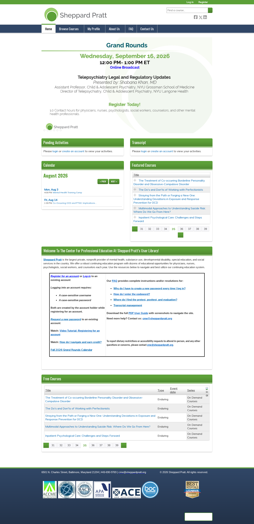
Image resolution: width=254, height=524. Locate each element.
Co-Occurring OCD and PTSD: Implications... (75, 203)
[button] (47, 131)
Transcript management (128, 305)
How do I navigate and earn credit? (81, 342)
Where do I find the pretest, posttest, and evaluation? (145, 299)
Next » (114, 181)
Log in (190, 2)
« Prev (103, 181)
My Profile (94, 28)
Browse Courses (69, 28)
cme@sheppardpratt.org (157, 318)
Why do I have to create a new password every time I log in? (150, 288)
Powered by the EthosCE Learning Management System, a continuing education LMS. (199, 517)
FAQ (131, 28)
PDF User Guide (138, 313)
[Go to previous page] (135, 229)
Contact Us (147, 28)
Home (48, 28)
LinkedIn (205, 17)
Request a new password (66, 319)
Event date (173, 390)
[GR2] (126, 132)
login (55, 151)
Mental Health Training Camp (67, 192)
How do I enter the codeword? (132, 294)
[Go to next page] (180, 235)
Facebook (195, 17)
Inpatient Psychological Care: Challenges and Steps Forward (82, 435)
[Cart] (211, 3)
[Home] (74, 14)
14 (51, 200)
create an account (73, 151)
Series (191, 390)
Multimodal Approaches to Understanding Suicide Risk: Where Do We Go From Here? (169, 210)
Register (203, 2)
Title (136, 175)
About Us (114, 28)
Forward (209, 17)
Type (161, 390)
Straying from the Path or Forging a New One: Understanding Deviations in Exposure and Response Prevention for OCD (166, 199)
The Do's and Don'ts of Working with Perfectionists (171, 189)
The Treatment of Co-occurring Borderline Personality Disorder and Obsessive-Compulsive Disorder (169, 182)
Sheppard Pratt (52, 259)
